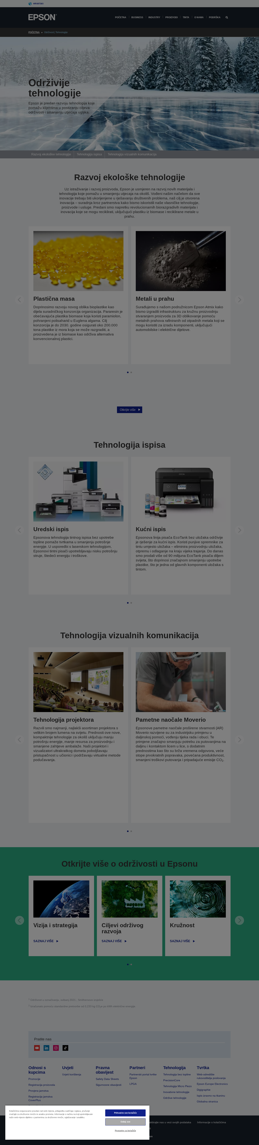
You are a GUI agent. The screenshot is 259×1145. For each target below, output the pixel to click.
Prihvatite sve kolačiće (125, 1113)
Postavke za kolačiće (125, 1130)
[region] (77, 1122)
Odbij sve (125, 1122)
